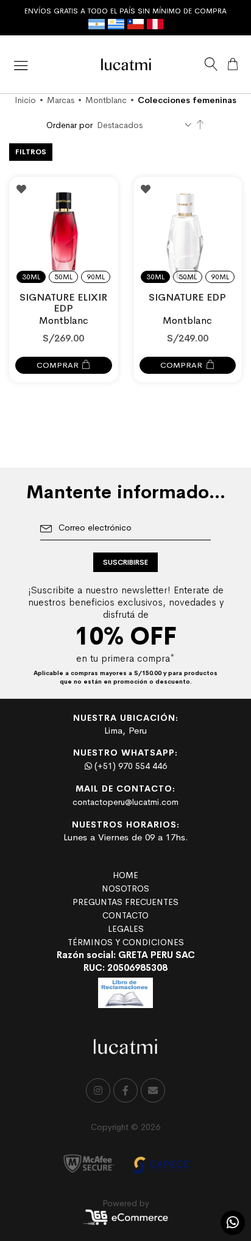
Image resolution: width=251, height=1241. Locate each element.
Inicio (25, 100)
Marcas (60, 100)
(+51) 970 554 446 (129, 765)
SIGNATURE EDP (187, 297)
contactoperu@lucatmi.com (125, 801)
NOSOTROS (125, 888)
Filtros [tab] (30, 152)
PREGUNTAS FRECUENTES (125, 901)
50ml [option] (63, 277)
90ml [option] (96, 277)
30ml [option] (31, 277)
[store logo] (126, 64)
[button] (21, 189)
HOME (125, 875)
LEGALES (126, 928)
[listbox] (63, 269)
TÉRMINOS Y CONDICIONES (126, 942)
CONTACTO (125, 915)
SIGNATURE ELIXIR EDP (63, 303)
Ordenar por (69, 125)
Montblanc (106, 100)
